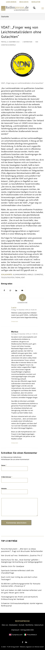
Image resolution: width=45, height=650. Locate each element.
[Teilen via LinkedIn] (16, 290)
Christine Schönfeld (8, 45)
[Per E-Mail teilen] (22, 290)
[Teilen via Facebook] (4, 290)
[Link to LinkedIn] (26, 642)
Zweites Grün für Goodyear (12, 566)
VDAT (23, 277)
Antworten (14, 321)
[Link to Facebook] (22, 642)
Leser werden (11, 2)
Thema (17, 277)
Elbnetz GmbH (39, 647)
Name (4, 465)
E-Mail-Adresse (6, 477)
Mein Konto (24, 2)
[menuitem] (11, 1)
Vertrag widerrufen (27, 630)
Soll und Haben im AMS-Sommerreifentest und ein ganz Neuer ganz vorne (21, 591)
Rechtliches (29, 625)
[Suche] (35, 8)
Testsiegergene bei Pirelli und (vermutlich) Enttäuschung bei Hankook (19, 598)
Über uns (5, 625)
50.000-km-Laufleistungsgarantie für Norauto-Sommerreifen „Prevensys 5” (21, 584)
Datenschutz (38, 625)
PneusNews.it (32, 635)
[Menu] (42, 8)
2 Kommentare (27, 42)
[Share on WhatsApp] (10, 290)
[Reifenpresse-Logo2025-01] (15, 8)
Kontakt (21, 625)
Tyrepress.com (17, 635)
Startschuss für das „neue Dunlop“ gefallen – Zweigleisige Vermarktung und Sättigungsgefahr (22, 561)
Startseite (5, 16)
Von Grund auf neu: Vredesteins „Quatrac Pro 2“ (21, 555)
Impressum (15, 630)
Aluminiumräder (20, 274)
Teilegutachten (7, 277)
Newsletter (35, 2)
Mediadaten (13, 625)
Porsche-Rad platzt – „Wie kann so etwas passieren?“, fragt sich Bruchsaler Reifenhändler (22, 550)
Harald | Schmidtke (35, 274)
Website (4, 488)
